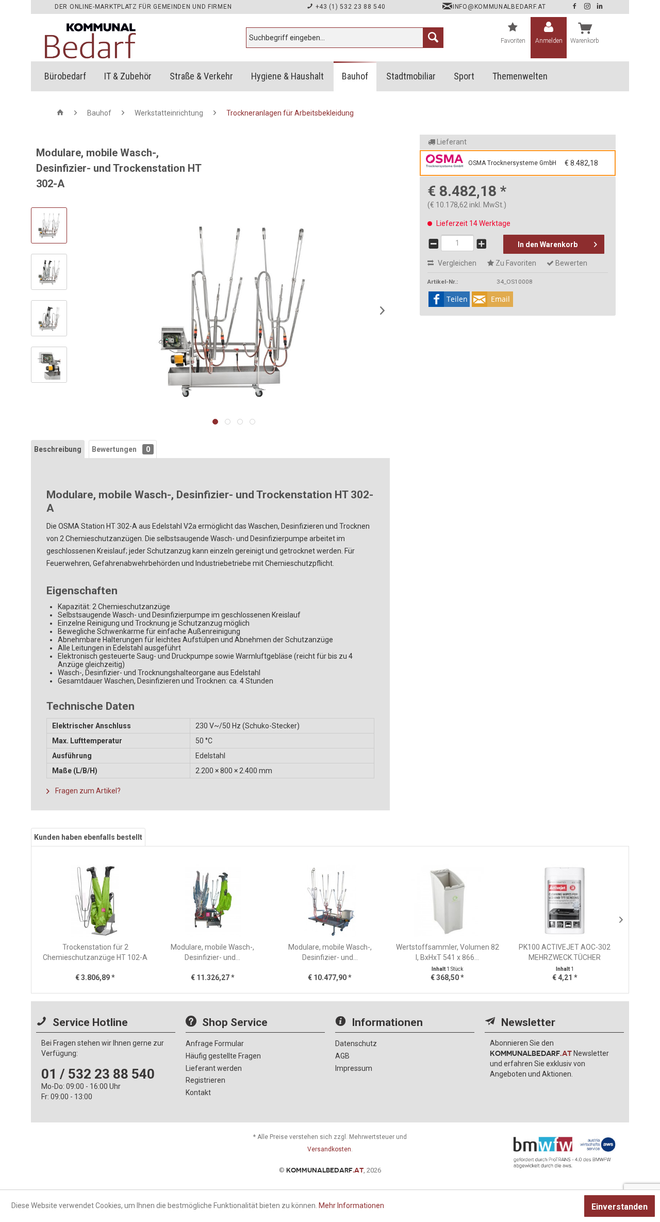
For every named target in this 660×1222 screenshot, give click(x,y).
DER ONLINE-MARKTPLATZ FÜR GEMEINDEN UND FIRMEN (143, 6)
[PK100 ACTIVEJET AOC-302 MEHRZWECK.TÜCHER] (564, 901)
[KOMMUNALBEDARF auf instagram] (588, 6)
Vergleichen (456, 263)
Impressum (353, 1068)
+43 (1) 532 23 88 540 (349, 6)
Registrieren (205, 1080)
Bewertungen (121, 449)
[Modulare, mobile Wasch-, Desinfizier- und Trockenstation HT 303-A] (330, 901)
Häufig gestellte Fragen (223, 1056)
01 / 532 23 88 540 (98, 1074)
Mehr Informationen (351, 1205)
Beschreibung (57, 449)
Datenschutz (356, 1043)
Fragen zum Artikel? (87, 791)
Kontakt (198, 1092)
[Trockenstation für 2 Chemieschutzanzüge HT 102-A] (95, 901)
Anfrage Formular (215, 1043)
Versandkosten (329, 1149)
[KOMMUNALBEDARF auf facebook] (575, 6)
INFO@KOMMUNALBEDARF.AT (499, 6)
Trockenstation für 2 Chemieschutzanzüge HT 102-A (95, 952)
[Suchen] (433, 37)
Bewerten (570, 263)
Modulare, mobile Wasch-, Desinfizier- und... (212, 952)
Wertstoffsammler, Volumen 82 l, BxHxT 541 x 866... (447, 952)
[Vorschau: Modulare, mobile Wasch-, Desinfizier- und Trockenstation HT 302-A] (49, 225)
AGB (342, 1056)
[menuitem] (344, 37)
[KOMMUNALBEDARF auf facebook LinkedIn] (600, 6)
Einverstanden (619, 1207)
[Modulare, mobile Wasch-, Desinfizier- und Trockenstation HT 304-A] (213, 901)
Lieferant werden (214, 1068)
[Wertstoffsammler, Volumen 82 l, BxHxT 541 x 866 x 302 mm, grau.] (447, 901)
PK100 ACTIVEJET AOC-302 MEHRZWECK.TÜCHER (564, 952)
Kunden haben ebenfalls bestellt (88, 837)
